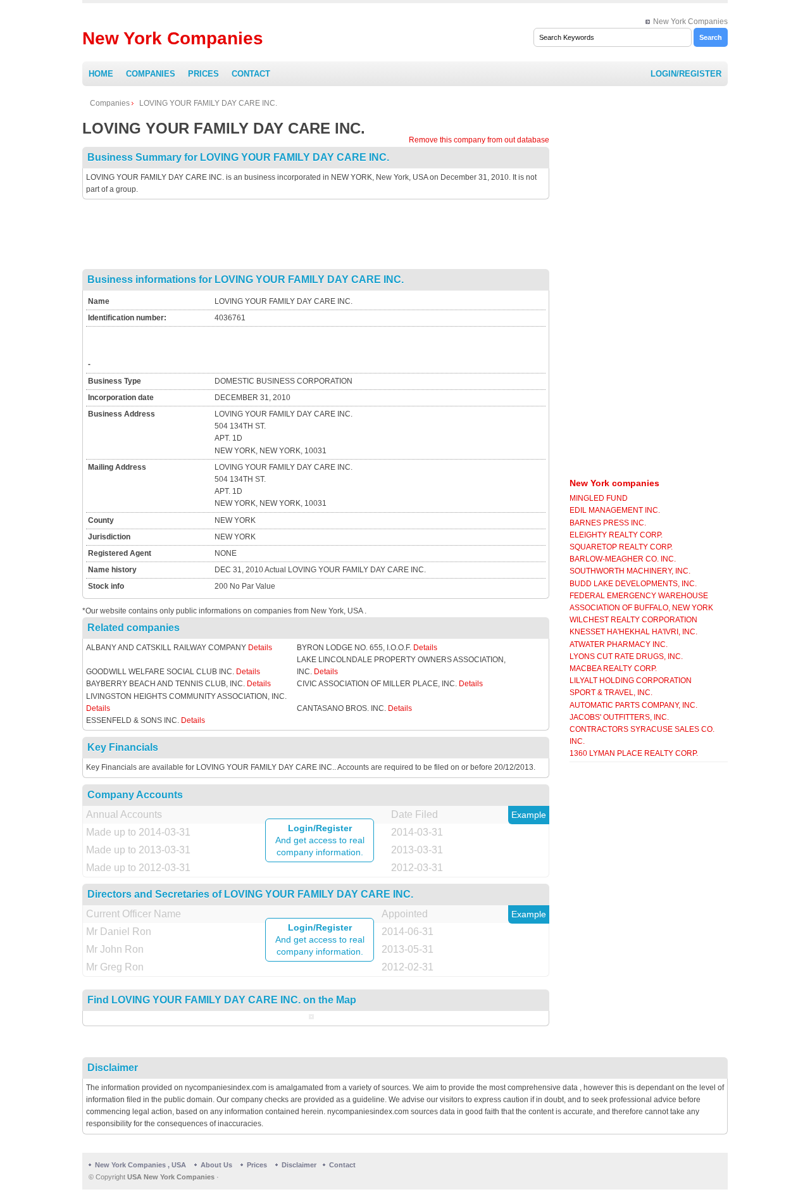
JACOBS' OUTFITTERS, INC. (619, 717)
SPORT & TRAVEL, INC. (611, 692)
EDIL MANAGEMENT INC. (615, 510)
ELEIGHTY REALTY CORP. (616, 534)
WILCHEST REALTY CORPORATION (633, 619)
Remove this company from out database (479, 139)
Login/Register (686, 73)
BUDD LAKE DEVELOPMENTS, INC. (633, 583)
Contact (251, 73)
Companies (150, 73)
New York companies (614, 483)
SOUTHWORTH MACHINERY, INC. (630, 571)
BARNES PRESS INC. (608, 522)
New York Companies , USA (140, 1165)
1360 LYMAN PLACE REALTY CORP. (634, 753)
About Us (216, 1165)
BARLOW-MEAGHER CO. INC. (623, 559)
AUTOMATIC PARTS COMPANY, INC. (633, 705)
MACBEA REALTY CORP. (613, 668)
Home (101, 73)
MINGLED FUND (599, 498)
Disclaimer (299, 1165)
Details (260, 647)
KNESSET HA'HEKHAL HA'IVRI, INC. (633, 631)
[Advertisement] (315, 234)
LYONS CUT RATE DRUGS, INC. (626, 656)
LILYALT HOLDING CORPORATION (631, 680)
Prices (203, 73)
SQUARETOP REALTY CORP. (621, 547)
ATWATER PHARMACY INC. (619, 644)
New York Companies (690, 21)
